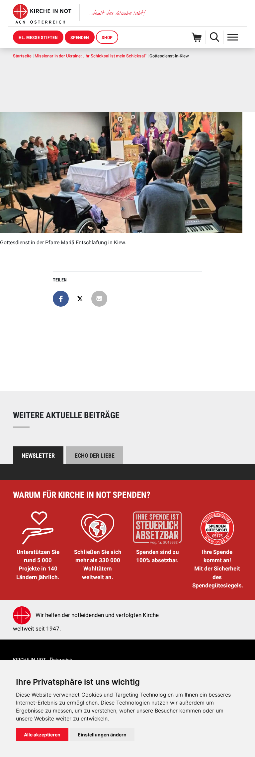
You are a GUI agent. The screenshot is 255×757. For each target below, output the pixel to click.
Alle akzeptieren (42, 734)
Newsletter (38, 455)
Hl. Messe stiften (38, 37)
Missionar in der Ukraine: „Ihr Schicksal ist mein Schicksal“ (90, 55)
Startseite (22, 55)
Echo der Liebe (95, 455)
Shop (107, 37)
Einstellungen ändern (102, 734)
